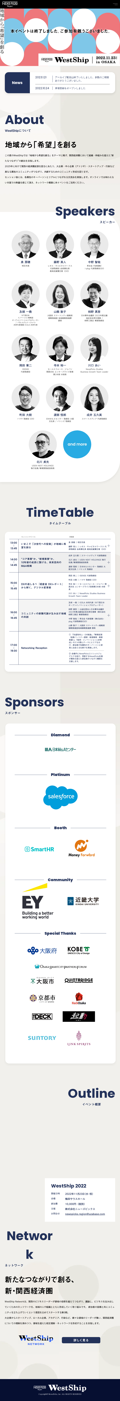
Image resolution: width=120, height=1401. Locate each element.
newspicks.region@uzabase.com (85, 1214)
